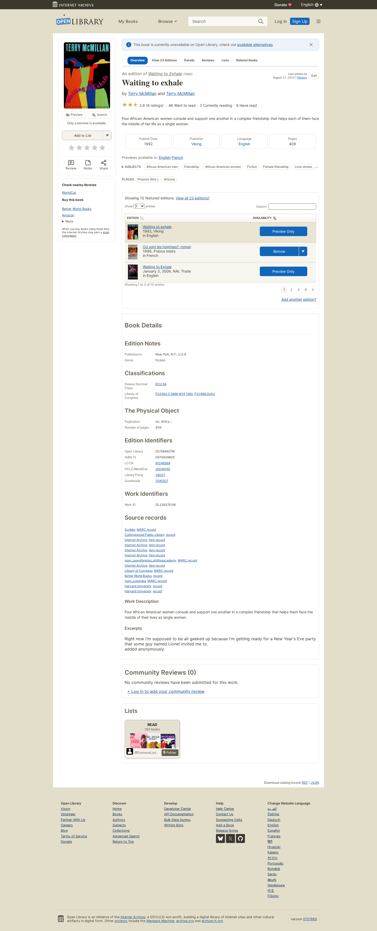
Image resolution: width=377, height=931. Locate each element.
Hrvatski (273, 847)
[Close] (311, 44)
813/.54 (160, 384)
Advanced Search (126, 836)
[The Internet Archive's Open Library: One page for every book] (79, 21)
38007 (160, 475)
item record (157, 540)
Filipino (273, 896)
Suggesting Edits (229, 820)
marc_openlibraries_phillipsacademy (150, 560)
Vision (65, 809)
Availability (262, 218)
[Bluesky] (220, 838)
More (69, 221)
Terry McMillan (142, 93)
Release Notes (227, 830)
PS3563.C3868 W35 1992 (174, 394)
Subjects (119, 825)
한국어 (272, 858)
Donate (283, 5)
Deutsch (273, 820)
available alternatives (255, 44)
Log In (281, 21)
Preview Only (283, 231)
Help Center (225, 809)
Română (273, 869)
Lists (225, 60)
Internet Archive (136, 540)
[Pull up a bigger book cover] (87, 107)
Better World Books (77, 209)
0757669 (310, 919)
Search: (261, 206)
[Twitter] (230, 838)
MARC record (146, 529)
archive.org (185, 921)
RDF (305, 782)
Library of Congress (139, 571)
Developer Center (177, 809)
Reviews (208, 60)
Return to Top (123, 841)
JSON (315, 782)
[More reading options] (303, 251)
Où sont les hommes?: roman (167, 247)
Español (273, 830)
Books (117, 814)
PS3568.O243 (204, 394)
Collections (121, 830)
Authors (119, 820)
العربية (272, 809)
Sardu (271, 874)
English (244, 144)
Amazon (68, 215)
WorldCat (69, 193)
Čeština (273, 814)
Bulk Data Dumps (177, 820)
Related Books (247, 60)
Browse (165, 21)
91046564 (162, 463)
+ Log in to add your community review (165, 691)
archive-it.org (212, 921)
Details (189, 60)
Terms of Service (74, 836)
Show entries (140, 206)
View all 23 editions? (193, 198)
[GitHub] (240, 838)
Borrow (279, 251)
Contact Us (224, 814)
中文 (270, 891)
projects (121, 921)
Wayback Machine (160, 921)
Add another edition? (298, 299)
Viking (196, 144)
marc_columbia (135, 581)
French (177, 157)
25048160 (162, 469)
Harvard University (138, 586)
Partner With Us (73, 820)
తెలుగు (271, 880)
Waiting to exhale (157, 227)
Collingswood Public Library (145, 535)
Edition (132, 218)
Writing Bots (173, 825)
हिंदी (269, 841)
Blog (64, 830)
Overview (138, 60)
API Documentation (179, 814)
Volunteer (68, 814)
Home (117, 809)
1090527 (161, 481)
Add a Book (225, 825)
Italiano (273, 852)
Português (275, 863)
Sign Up (299, 21)
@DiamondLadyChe (147, 752)
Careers (67, 825)
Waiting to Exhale (165, 73)
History (302, 77)
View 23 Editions (164, 60)
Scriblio (130, 529)
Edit (314, 75)
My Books (128, 21)
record (170, 535)
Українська (276, 885)
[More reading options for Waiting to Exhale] (107, 135)
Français (274, 836)
